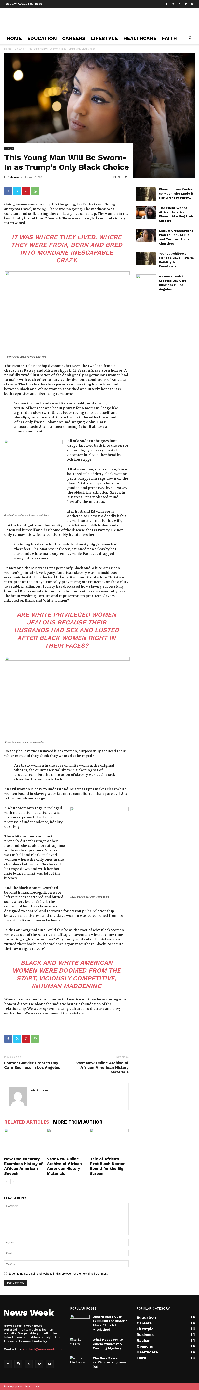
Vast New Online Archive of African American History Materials (102, 1067)
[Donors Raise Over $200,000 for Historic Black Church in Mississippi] (80, 1321)
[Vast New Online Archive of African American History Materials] (66, 1142)
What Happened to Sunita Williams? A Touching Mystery (108, 1344)
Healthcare (139, 38)
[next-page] (12, 1181)
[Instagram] (173, 4)
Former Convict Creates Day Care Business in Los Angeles (32, 1065)
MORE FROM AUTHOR (77, 1122)
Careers (73, 38)
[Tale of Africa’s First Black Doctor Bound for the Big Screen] (109, 1142)
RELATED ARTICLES (26, 1122)
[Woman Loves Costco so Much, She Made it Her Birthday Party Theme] (146, 194)
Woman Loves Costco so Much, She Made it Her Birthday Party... (176, 193)
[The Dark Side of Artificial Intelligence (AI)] (80, 1362)
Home (14, 38)
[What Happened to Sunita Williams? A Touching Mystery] (80, 1344)
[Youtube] (192, 4)
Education (42, 38)
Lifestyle (104, 38)
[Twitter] (179, 4)
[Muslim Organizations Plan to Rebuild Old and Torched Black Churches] (146, 235)
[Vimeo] (186, 4)
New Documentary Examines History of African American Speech (23, 1166)
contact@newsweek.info (42, 1349)
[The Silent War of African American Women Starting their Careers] (146, 212)
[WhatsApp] (35, 191)
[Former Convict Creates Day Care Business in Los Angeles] (146, 281)
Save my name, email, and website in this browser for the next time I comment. (58, 1273)
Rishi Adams (15, 176)
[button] (190, 38)
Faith (169, 38)
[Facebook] (166, 4)
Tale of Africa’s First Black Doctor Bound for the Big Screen (107, 1166)
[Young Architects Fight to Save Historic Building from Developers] (146, 258)
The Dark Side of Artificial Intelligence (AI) (109, 1362)
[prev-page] (6, 1181)
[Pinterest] (26, 191)
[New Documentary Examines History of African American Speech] (23, 1142)
